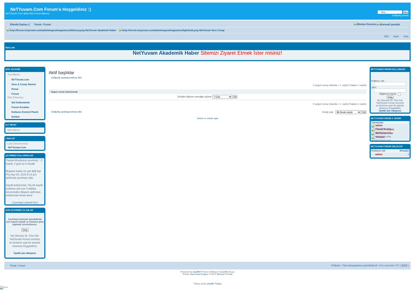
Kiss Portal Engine (199, 274)
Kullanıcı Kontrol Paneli (24, 112)
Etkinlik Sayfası (18, 24)
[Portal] (7, 6)
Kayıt (396, 36)
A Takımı (335, 265)
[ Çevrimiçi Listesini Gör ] (25, 202)
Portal (38, 24)
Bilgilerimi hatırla (388, 93)
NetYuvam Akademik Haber (100, 30)
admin (378, 154)
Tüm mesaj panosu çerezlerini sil (359, 265)
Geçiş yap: (328, 112)
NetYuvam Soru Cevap (212, 30)
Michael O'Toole (225, 274)
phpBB (196, 272)
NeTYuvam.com (20, 79)
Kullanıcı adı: (378, 81)
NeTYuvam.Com (17, 147)
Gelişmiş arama (400, 15)
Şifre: (374, 87)
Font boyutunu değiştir (405, 24)
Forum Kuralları (20, 107)
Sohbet (15, 116)
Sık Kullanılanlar (20, 102)
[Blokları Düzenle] (365, 24)
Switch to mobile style (207, 118)
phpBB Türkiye (214, 283)
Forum (47, 24)
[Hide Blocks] (5, 64)
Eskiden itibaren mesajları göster (194, 96)
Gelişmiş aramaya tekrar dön (66, 77)
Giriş (406, 36)
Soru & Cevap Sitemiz (23, 84)
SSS (386, 36)
